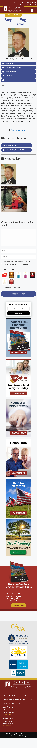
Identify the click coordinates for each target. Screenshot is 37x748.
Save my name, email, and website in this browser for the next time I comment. (17, 263)
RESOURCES (27, 699)
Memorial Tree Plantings (11, 80)
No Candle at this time (12, 288)
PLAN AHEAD (17, 699)
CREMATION (7, 699)
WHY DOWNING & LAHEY (11, 695)
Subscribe (18, 313)
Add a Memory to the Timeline (13, 67)
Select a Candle (8, 270)
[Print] (3, 85)
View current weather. (19, 130)
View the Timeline (11, 145)
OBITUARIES (15, 703)
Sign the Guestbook (10, 71)
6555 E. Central (7, 710)
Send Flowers (8, 75)
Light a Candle (9, 63)
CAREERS (6, 703)
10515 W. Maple (7, 721)
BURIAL (24, 695)
